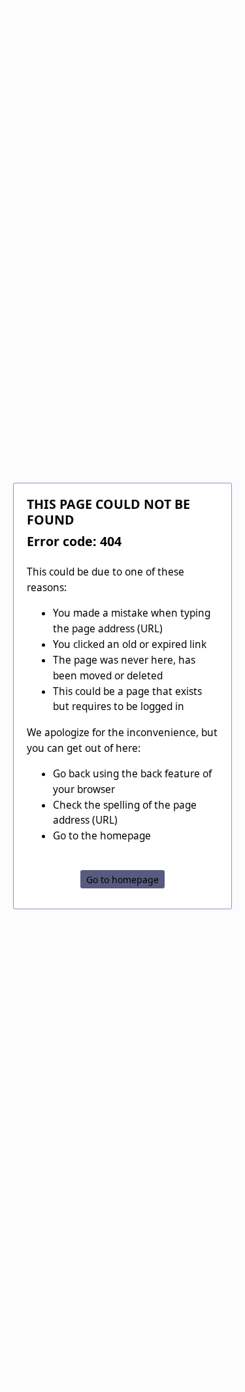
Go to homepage (122, 879)
